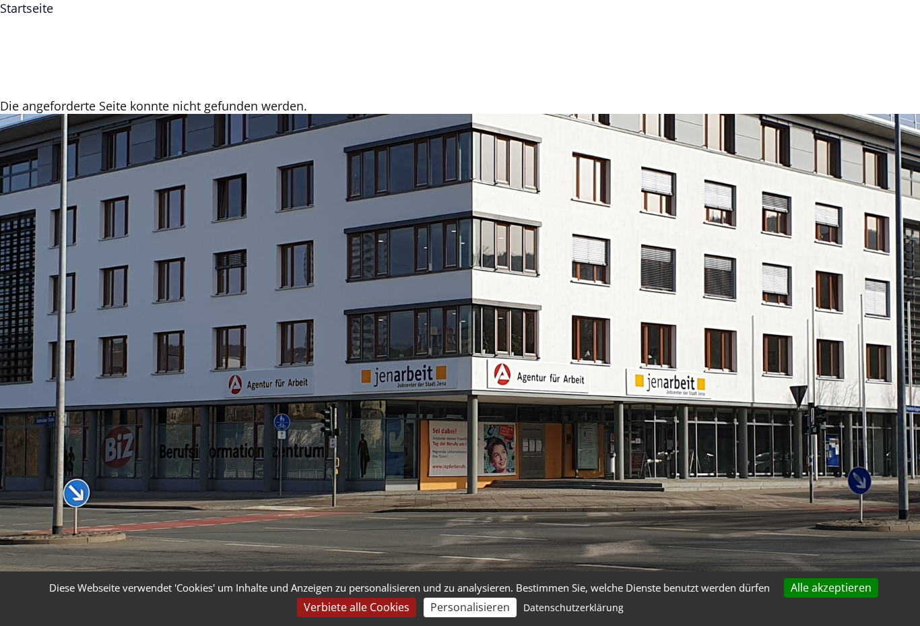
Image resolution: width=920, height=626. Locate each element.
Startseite (26, 8)
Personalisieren (470, 607)
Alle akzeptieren (831, 587)
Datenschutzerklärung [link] (573, 607)
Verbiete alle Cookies (356, 607)
